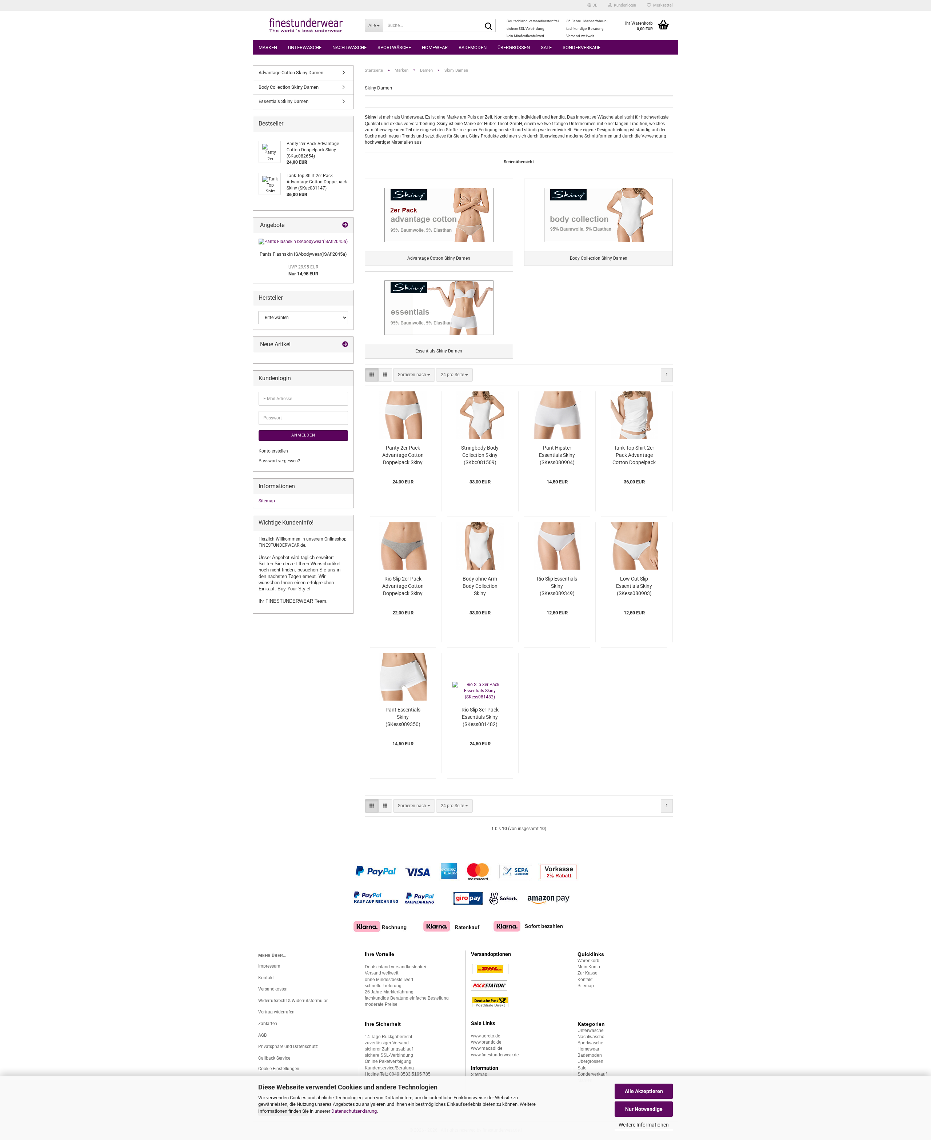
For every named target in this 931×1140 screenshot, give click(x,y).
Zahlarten (267, 1023)
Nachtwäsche (349, 47)
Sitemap (267, 500)
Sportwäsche (394, 47)
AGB (262, 1035)
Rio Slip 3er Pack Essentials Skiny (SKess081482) (480, 717)
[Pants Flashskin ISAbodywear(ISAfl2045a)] (303, 242)
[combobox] (414, 375)
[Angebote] (345, 225)
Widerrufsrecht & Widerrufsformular (293, 1000)
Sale (546, 47)
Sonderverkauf (581, 47)
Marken (268, 47)
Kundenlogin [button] (624, 5)
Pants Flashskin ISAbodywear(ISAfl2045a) (303, 254)
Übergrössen (514, 47)
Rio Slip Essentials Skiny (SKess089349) (557, 586)
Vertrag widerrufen (276, 1012)
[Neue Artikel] (345, 344)
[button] (592, 5)
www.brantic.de (486, 1042)
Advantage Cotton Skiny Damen (291, 72)
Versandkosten (273, 989)
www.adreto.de (485, 1036)
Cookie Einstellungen (278, 1068)
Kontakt (266, 977)
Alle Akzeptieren (644, 1091)
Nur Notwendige (644, 1109)
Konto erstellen (273, 451)
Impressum (269, 966)
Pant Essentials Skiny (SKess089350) (402, 717)
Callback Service (274, 1058)
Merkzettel (662, 5)
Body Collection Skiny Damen (289, 87)
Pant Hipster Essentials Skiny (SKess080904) (557, 455)
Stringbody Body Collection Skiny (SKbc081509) (480, 455)
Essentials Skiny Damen (283, 101)
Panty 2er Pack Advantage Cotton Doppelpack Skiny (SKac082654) (403, 455)
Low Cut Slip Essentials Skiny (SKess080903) (634, 586)
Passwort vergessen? (279, 460)
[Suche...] (489, 25)
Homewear (435, 47)
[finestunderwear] (306, 25)
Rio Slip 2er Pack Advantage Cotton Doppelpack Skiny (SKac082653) (403, 586)
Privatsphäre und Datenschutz (288, 1046)
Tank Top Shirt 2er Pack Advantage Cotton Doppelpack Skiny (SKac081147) (634, 455)
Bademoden (473, 47)
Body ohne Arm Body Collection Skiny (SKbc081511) (480, 586)
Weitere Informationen (644, 1125)
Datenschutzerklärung (354, 1111)
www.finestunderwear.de (495, 1054)
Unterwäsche (304, 47)
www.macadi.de (486, 1048)
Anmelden (303, 435)
